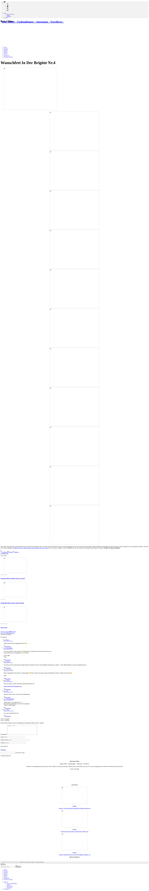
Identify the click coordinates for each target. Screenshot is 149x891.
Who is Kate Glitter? (10, 14)
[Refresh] (3, 750)
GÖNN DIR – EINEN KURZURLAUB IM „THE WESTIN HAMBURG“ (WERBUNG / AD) (74, 854)
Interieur (6, 872)
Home (5, 869)
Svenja (8, 680)
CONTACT (6, 17)
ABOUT (5, 13)
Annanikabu (9, 648)
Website (3, 742)
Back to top (3, 863)
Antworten (8, 646)
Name (2, 737)
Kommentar (4, 734)
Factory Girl (4, 627)
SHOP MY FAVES (8, 879)
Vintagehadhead (10, 698)
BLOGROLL (9, 15)
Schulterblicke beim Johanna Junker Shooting (12, 603)
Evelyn (8, 661)
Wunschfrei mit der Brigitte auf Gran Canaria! (13, 578)
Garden (6, 875)
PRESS (8, 885)
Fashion (74, 806)
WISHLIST (9, 16)
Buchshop (6, 878)
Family (5, 876)
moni (7, 709)
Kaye (7, 639)
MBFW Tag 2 (8, 631)
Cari (7, 690)
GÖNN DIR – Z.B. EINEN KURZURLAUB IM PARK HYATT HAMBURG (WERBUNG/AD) (74, 808)
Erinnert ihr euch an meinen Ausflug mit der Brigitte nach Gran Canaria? (31, 548)
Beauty (5, 874)
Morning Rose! (7, 633)
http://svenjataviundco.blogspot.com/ (13, 686)
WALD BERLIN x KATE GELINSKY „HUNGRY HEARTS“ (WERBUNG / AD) (74, 831)
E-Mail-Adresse (4, 740)
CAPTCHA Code (19, 752)
